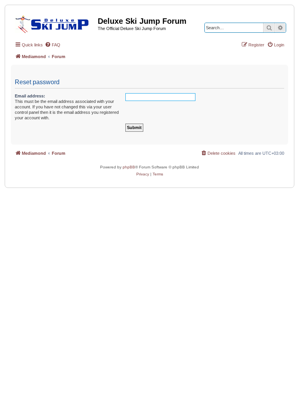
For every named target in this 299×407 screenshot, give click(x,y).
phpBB (129, 167)
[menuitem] (52, 45)
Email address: (30, 96)
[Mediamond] (54, 23)
